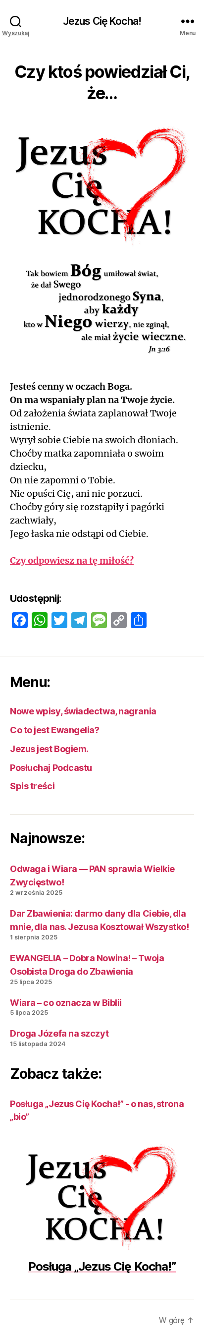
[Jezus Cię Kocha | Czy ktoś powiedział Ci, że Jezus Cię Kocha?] (102, 1197)
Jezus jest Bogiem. (49, 749)
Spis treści (32, 786)
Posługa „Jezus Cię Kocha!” (101, 1266)
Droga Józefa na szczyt (59, 1033)
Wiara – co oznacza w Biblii (66, 1002)
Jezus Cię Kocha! (102, 21)
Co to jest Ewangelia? (55, 730)
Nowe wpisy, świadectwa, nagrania (83, 711)
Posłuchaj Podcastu (51, 767)
